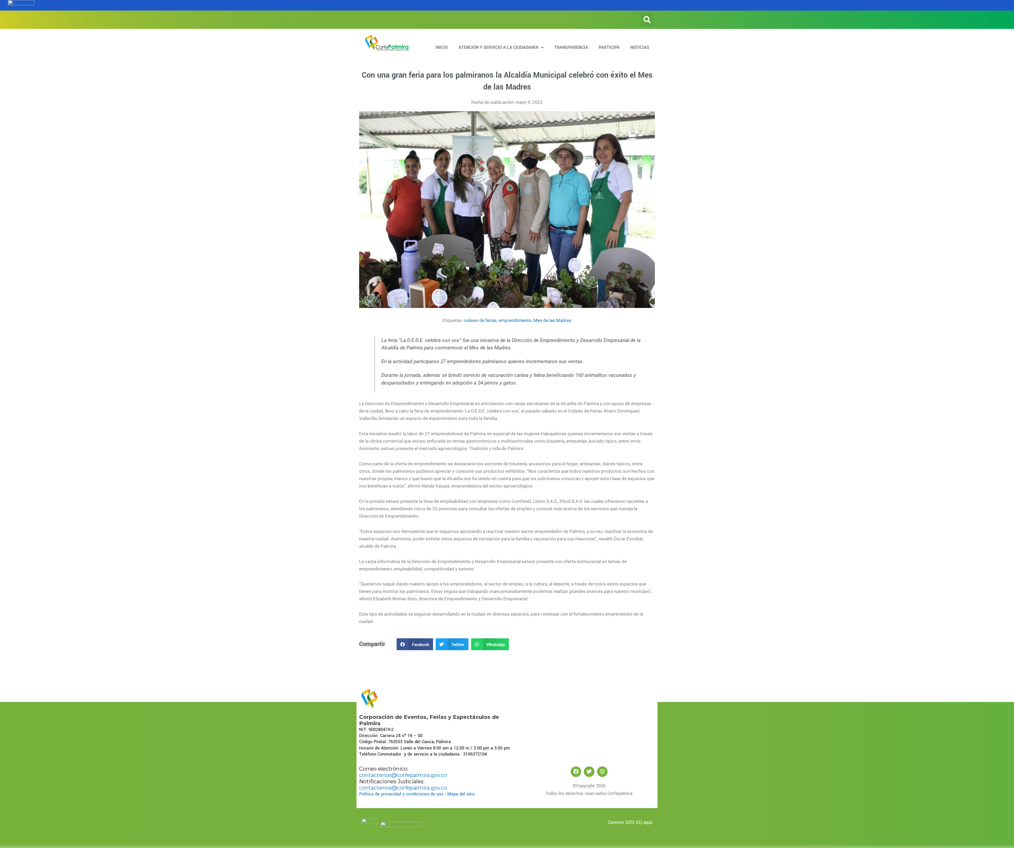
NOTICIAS (639, 47)
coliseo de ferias (480, 320)
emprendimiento (515, 320)
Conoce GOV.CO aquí (630, 822)
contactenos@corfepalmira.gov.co (403, 775)
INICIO (441, 47)
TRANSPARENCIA (571, 47)
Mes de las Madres (552, 320)
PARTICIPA (609, 47)
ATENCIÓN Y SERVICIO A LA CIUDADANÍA (498, 47)
